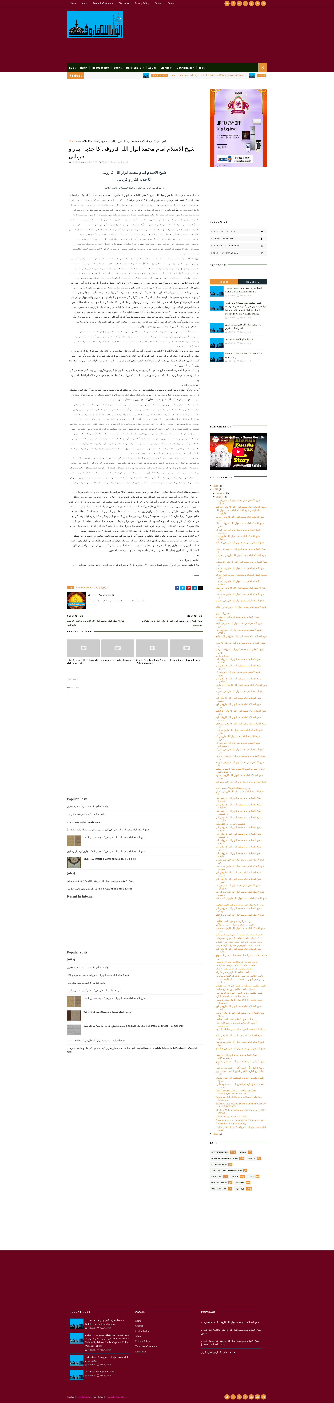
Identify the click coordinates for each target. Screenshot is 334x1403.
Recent (224, 281)
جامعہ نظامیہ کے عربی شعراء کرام (234, 968)
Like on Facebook (222, 238)
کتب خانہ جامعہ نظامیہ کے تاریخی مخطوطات (239, 934)
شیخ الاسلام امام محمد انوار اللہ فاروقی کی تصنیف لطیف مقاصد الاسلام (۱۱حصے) (108, 829)
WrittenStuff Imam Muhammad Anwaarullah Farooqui (107, 1012)
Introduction (100, 67)
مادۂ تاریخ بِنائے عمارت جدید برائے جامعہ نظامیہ (240, 904)
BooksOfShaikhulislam (224, 1158)
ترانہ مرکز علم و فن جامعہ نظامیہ (233, 921)
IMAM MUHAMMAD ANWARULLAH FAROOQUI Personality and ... (236, 1092)
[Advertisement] (203, 35)
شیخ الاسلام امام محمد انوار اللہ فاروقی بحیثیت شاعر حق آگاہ (98, 975)
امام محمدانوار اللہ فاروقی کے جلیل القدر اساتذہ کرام (82, 661)
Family (251, 1158)
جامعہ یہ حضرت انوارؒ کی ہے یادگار (235, 924)
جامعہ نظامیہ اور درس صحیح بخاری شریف (238, 945)
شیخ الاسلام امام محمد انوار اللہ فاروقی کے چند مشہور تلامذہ (114, 837)
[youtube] (251, 3)
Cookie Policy (142, 1331)
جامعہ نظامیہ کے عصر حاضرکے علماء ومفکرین (240, 975)
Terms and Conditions (146, 1346)
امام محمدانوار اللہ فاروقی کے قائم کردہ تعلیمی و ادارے (94, 990)
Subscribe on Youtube (225, 246)
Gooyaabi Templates (116, 1397)
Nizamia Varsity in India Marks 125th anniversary (151, 661)
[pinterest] (257, 3)
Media (83, 67)
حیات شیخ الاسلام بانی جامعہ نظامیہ (234, 1019)
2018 (216, 485)
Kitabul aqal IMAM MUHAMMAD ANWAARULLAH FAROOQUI (110, 859)
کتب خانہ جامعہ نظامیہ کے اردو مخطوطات (237, 938)
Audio (243, 1152)
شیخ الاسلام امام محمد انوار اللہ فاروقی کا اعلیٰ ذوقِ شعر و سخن (100, 881)
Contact (158, 3)
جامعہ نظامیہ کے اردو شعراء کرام (84, 821)
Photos (240, 1183)
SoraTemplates (84, 1397)
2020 (216, 1133)
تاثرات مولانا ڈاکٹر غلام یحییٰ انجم (233, 788)
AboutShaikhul (127, 75)
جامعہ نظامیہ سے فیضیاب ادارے (232, 996)
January (220, 493)
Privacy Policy (142, 3)
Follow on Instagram (225, 253)
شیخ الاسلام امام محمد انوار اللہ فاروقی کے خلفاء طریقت (96, 1040)
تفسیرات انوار (223, 613)
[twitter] (227, 3)
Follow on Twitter (223, 231)
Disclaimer (123, 3)
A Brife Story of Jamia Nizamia (185, 659)
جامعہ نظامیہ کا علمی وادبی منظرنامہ (86, 814)
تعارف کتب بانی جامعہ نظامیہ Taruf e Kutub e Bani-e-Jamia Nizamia (175, 75)
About (84, 3)
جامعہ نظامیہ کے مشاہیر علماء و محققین (87, 806)
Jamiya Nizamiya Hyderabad (239, 75)
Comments (252, 281)
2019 (216, 489)
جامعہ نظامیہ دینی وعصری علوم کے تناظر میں (239, 993)
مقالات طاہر (222, 655)
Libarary (167, 67)
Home (73, 3)
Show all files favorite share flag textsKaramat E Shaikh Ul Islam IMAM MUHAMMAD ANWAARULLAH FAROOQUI (133, 1026)
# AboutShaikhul (84, 587)
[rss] (245, 3)
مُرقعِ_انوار (161, 141)
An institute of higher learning (116, 659)
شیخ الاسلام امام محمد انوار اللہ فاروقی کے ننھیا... (241, 506)
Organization (185, 67)
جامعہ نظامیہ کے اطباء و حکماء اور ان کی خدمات (241, 985)
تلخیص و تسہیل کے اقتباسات (230, 824)
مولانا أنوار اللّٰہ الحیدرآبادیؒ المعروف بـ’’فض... (240, 1068)
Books (118, 67)
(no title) (71, 873)
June (218, 497)
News (201, 67)
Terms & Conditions (103, 3)
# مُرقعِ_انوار (102, 587)
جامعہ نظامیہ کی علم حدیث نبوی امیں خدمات (239, 941)
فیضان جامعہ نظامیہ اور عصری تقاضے (235, 989)
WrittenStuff (135, 67)
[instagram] (239, 3)
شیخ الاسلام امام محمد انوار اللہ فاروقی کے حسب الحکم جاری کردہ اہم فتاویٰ (106, 851)
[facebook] (233, 3)
